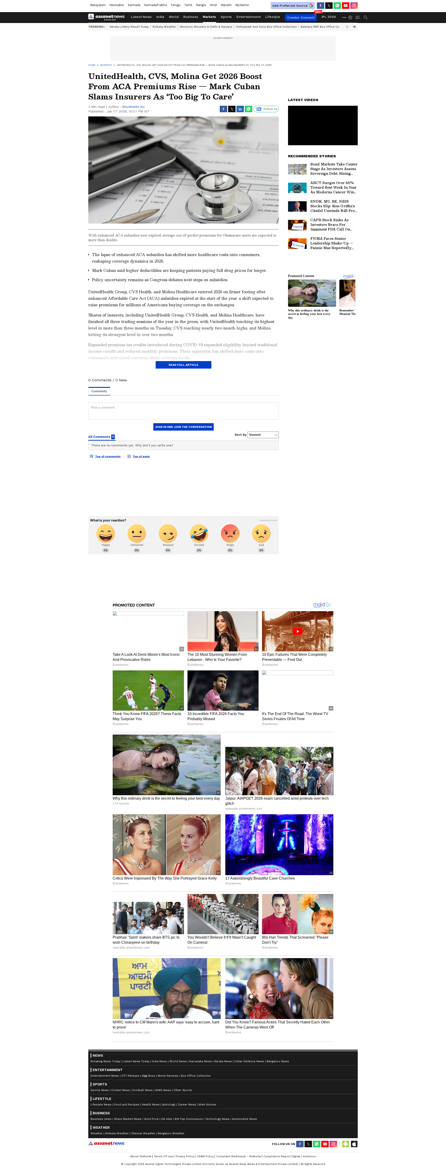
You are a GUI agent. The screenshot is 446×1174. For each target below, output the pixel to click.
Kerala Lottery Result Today (129, 26)
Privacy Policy (185, 1156)
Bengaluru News (278, 1061)
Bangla (201, 5)
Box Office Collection (196, 1075)
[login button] (351, 17)
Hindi (213, 5)
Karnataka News (200, 1061)
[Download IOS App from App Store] (354, 1144)
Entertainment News (105, 1075)
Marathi (226, 5)
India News (159, 1061)
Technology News (217, 1119)
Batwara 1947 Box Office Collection (325, 26)
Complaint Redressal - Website (238, 1156)
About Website (140, 1156)
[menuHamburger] (357, 17)
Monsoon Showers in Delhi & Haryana (206, 26)
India (160, 17)
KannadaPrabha (155, 5)
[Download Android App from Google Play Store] (345, 1144)
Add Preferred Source (290, 5)
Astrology (168, 1104)
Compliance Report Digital (281, 1156)
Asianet (106, 1143)
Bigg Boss (148, 1075)
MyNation (242, 5)
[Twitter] (329, 5)
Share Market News (127, 1119)
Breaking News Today (105, 1061)
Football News (142, 1090)
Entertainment (248, 17)
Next (354, 26)
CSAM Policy (205, 1156)
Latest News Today (136, 1061)
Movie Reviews (168, 1075)
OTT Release (130, 1075)
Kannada (134, 5)
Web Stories (207, 1104)
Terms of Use (163, 1156)
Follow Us (270, 109)
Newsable (116, 5)
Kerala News (223, 1061)
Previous (347, 26)
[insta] (354, 5)
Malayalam (98, 5)
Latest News (141, 17)
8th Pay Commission (189, 1119)
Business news (101, 1119)
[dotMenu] (344, 17)
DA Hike (166, 1119)
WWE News (163, 1090)
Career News (187, 1104)
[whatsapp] (337, 5)
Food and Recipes (126, 1104)
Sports (226, 17)
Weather (97, 1133)
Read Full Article (183, 364)
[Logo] (108, 17)
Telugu (175, 5)
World (174, 17)
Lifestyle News (101, 1104)
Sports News (100, 1090)
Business (190, 17)
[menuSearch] (365, 17)
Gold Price (151, 1119)
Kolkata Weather (164, 26)
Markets (209, 17)
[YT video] (345, 5)
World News (178, 1061)
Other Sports (183, 1090)
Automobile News (244, 1119)
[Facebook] (320, 5)
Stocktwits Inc (133, 107)
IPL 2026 (328, 17)
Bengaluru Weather (171, 1133)
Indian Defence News (249, 1061)
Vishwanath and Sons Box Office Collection (266, 26)
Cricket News (120, 1090)
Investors (309, 1156)
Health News (151, 1104)
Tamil (188, 5)
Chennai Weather (143, 1133)
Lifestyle (272, 17)
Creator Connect (301, 17)
